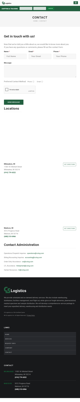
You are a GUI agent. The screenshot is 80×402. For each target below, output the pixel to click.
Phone (56, 52)
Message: (8, 63)
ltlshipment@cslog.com (24, 266)
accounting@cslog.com (33, 257)
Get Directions (69, 164)
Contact (8, 352)
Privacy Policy (31, 315)
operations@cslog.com (35, 253)
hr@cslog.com (23, 270)
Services (8, 339)
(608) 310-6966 (10, 236)
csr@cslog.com (27, 262)
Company (8, 348)
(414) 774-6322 (10, 172)
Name (7, 52)
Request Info (10, 343)
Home (35, 21)
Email (31, 52)
